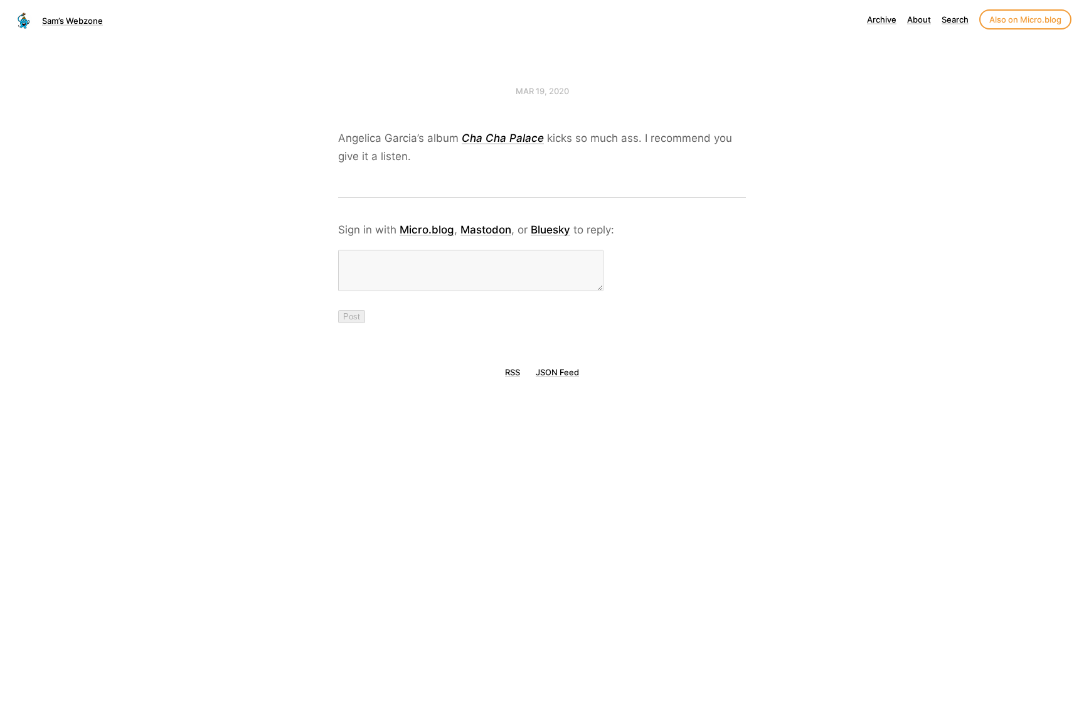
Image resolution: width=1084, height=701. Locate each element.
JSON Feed (557, 372)
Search (955, 19)
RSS (512, 372)
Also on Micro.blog (1025, 19)
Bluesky (550, 229)
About (919, 19)
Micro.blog (427, 229)
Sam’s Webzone (72, 21)
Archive (881, 19)
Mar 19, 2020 (542, 91)
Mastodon (485, 229)
